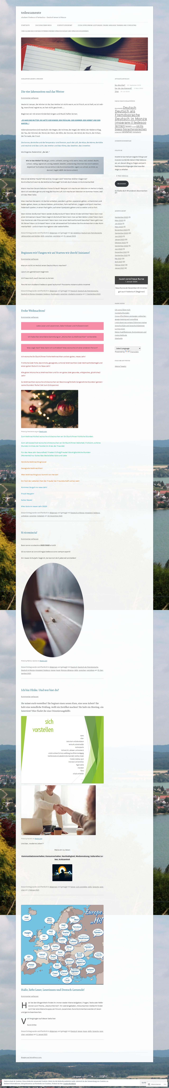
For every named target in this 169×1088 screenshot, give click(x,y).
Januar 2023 (120, 240)
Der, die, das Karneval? (123, 88)
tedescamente (31, 12)
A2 (72, 233)
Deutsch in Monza (28, 294)
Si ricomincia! (29, 533)
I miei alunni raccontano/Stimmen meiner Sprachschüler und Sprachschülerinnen (54, 31)
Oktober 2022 (120, 243)
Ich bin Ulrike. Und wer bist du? (40, 690)
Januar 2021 (119, 268)
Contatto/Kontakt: (122, 313)
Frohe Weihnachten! (33, 311)
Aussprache (119, 108)
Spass (118, 129)
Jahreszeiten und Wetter (30, 236)
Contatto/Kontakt (64, 25)
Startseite (25, 25)
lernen (53, 670)
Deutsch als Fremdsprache (91, 233)
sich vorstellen (81, 887)
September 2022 (121, 246)
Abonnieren (121, 184)
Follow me (118, 150)
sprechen (48, 236)
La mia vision (120, 329)
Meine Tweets (120, 366)
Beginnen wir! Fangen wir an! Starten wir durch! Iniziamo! (55, 253)
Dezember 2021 (121, 252)
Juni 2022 (119, 249)
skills (42, 236)
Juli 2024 (118, 224)
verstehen (57, 236)
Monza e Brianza (67, 670)
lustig (134, 126)
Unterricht (118, 132)
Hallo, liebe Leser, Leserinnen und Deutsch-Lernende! (52, 990)
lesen (58, 670)
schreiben (25, 516)
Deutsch (74, 291)
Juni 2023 (119, 236)
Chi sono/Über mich (43, 25)
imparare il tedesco (42, 294)
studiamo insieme (75, 294)
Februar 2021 (120, 265)
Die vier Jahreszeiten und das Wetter (42, 92)
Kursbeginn (55, 294)
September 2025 (121, 217)
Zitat (117, 92)
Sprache (96, 887)
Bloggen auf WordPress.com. (31, 1057)
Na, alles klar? (120, 85)
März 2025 (119, 220)
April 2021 (118, 262)
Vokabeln (40, 516)
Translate (134, 352)
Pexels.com (43, 431)
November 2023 (121, 230)
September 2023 (121, 233)
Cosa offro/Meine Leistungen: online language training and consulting (107, 25)
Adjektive (77, 233)
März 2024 (119, 227)
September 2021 (121, 255)
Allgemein (53, 233)
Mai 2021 (118, 259)
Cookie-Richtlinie (69, 1084)
